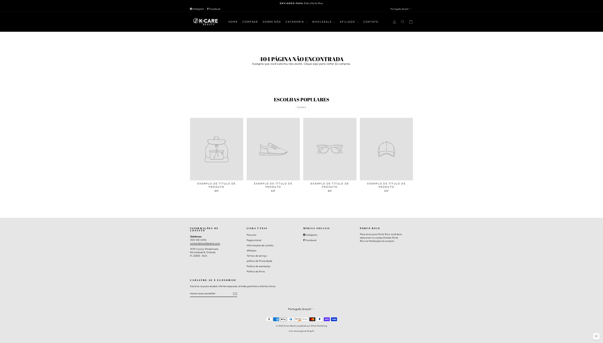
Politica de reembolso (258, 266)
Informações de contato (260, 245)
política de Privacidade (259, 260)
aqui (315, 64)
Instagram (198, 8)
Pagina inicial (254, 240)
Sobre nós (272, 21)
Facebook (214, 8)
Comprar (250, 21)
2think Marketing (319, 325)
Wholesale (322, 21)
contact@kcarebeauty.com (205, 243)
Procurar (252, 234)
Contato (370, 21)
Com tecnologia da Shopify (301, 331)
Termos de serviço (257, 255)
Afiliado (348, 21)
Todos (301, 107)
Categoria (295, 21)
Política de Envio (256, 271)
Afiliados (251, 250)
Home (233, 21)
